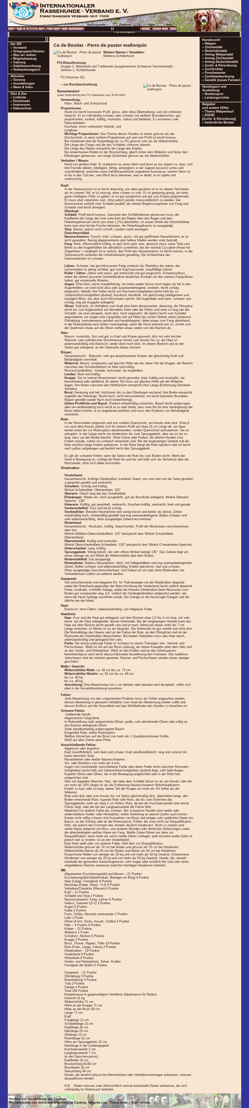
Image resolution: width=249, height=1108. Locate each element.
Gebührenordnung (27, 66)
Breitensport (214, 94)
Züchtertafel (213, 47)
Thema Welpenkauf (219, 111)
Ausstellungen (24, 83)
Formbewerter (215, 73)
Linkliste (19, 97)
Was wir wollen (24, 55)
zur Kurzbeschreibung (80, 84)
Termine (19, 80)
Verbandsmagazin (26, 69)
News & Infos (23, 87)
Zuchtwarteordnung (219, 76)
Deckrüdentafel (216, 51)
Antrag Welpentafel (219, 54)
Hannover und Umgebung (134, 36)
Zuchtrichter (214, 69)
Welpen (210, 43)
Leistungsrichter (217, 97)
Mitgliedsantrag (24, 58)
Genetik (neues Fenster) (222, 80)
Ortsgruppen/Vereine (28, 51)
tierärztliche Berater (219, 122)
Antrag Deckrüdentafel (221, 62)
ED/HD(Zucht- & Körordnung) (219, 117)
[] (46, 39)
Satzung (19, 62)
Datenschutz (22, 108)
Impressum (21, 104)
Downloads (21, 101)
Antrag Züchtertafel (219, 58)
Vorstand (20, 47)
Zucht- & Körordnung (221, 65)
